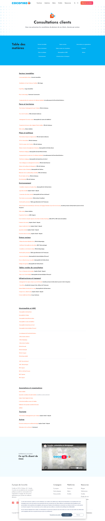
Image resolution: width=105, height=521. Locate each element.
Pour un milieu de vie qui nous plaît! (26, 260)
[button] (74, 3)
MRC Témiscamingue (23, 364)
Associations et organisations (84, 44)
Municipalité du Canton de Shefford (26, 321)
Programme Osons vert (24, 215)
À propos (56, 488)
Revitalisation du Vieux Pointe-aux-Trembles (28, 83)
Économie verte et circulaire (25, 233)
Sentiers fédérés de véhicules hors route (27, 288)
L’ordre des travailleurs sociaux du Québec (28, 401)
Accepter (67, 514)
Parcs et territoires (42, 48)
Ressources (68, 3)
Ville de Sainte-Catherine (24, 336)
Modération (89, 513)
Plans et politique (42, 52)
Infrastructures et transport (62, 56)
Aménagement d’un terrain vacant (26, 119)
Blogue (83, 488)
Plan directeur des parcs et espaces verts (27, 136)
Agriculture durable (23, 230)
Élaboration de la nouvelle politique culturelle (28, 172)
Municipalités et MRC (63, 52)
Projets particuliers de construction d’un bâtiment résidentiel (31, 100)
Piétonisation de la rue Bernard (25, 427)
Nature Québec (22, 391)
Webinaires (84, 491)
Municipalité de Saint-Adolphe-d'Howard (27, 328)
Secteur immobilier (42, 44)
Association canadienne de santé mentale (27, 394)
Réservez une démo (87, 3)
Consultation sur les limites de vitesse (26, 249)
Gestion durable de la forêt (24, 226)
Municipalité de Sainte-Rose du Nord (26, 325)
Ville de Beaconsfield (23, 356)
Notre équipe (57, 491)
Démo (54, 3)
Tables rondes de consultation (63, 48)
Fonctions (39, 3)
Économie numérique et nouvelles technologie (28, 423)
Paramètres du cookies (55, 514)
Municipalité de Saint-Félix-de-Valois (26, 318)
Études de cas (85, 497)
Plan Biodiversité (22, 179)
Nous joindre (57, 494)
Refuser (78, 514)
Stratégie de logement (23, 263)
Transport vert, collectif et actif (25, 291)
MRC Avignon (22, 377)
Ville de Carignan (22, 353)
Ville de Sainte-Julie (23, 349)
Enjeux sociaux (62, 44)
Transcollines (22, 285)
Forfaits (60, 3)
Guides (83, 494)
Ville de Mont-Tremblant (24, 343)
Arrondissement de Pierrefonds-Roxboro (27, 333)
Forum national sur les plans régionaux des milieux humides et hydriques (34, 218)
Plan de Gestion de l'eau (24, 176)
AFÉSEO (21, 408)
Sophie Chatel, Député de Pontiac (26, 398)
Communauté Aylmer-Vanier (25, 77)
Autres (83, 52)
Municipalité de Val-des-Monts (25, 312)
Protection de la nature (23, 222)
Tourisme (83, 48)
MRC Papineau (22, 374)
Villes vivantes (22, 211)
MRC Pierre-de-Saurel (23, 361)
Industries (47, 3)
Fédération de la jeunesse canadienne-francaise (29, 404)
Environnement (42, 56)
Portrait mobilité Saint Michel (25, 295)
